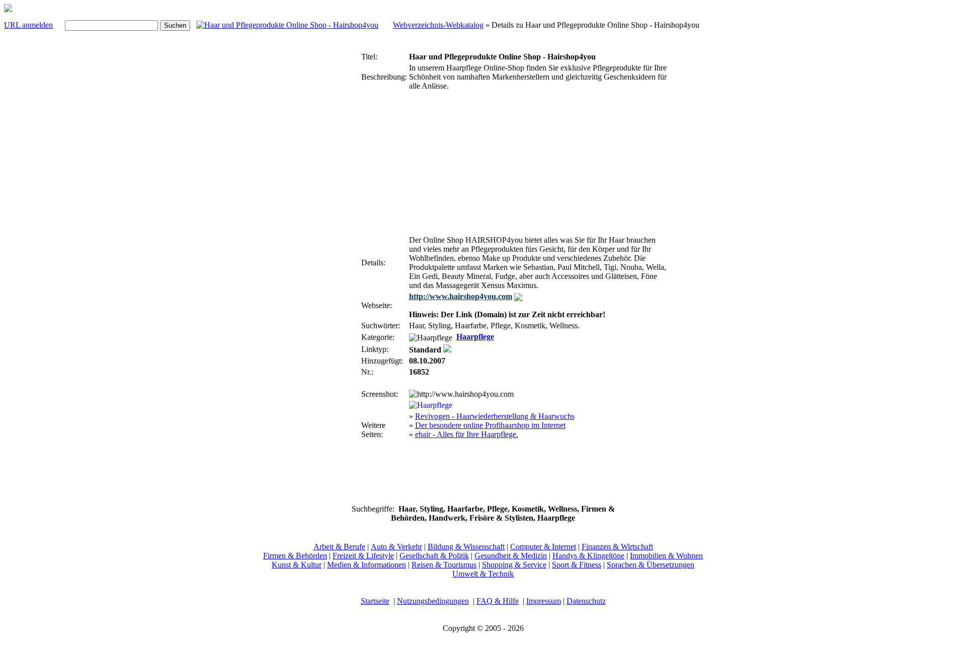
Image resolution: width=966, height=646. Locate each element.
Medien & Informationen (366, 564)
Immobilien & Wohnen (666, 555)
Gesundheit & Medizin (510, 555)
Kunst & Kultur (296, 564)
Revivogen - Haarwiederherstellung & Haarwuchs (495, 416)
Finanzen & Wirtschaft (617, 546)
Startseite (375, 601)
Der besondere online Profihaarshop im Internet (490, 425)
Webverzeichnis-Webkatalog (438, 25)
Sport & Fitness (576, 564)
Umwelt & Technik (483, 573)
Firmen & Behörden (295, 555)
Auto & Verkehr (396, 546)
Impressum (543, 601)
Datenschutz (586, 601)
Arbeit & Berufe (339, 546)
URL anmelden (28, 25)
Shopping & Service (514, 564)
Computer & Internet (543, 546)
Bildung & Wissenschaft (466, 546)
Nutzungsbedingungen (433, 601)
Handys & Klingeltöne (588, 555)
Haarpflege (475, 336)
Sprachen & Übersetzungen (650, 564)
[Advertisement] (329, 200)
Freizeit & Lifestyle (363, 555)
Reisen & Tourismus (444, 564)
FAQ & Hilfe (497, 601)
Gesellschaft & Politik (434, 555)
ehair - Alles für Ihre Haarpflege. (466, 434)
